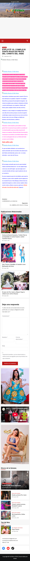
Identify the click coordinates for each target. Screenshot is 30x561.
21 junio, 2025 (15, 496)
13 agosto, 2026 (6, 240)
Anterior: (9, 200)
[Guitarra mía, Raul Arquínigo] (15, 480)
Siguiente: (19, 204)
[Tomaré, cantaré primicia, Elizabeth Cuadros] (6, 505)
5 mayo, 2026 (5, 268)
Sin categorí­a (14, 527)
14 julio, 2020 (15, 531)
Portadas (4, 231)
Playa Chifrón (15, 529)
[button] (2, 41)
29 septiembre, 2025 (7, 487)
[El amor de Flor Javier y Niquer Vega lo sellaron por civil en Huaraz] (15, 280)
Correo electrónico (19, 338)
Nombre (5, 337)
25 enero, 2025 (16, 517)
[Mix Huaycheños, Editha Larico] (6, 515)
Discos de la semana (7, 483)
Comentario (6, 316)
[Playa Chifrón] (6, 529)
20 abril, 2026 (5, 295)
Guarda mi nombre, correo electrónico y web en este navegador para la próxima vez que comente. (15, 356)
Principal (4, 47)
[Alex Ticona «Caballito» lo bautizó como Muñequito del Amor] (15, 253)
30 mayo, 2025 (16, 507)
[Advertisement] (15, 28)
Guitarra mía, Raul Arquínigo (11, 485)
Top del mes (20, 527)
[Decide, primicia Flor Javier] (6, 495)
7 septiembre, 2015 (7, 56)
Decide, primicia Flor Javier (19, 495)
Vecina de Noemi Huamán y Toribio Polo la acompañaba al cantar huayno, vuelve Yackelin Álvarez (14, 236)
